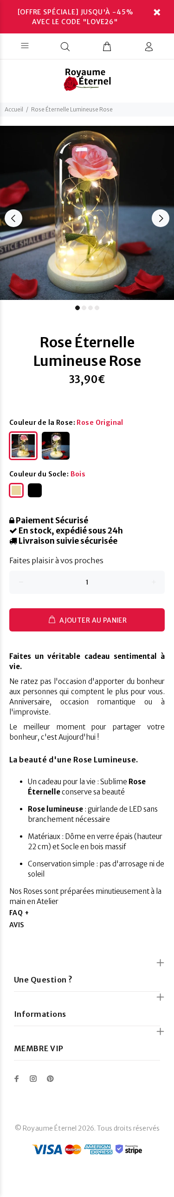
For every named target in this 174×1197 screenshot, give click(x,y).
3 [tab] (90, 308)
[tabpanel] (87, 213)
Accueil (14, 109)
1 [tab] (77, 308)
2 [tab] (84, 308)
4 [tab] (97, 308)
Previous (13, 218)
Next (160, 218)
